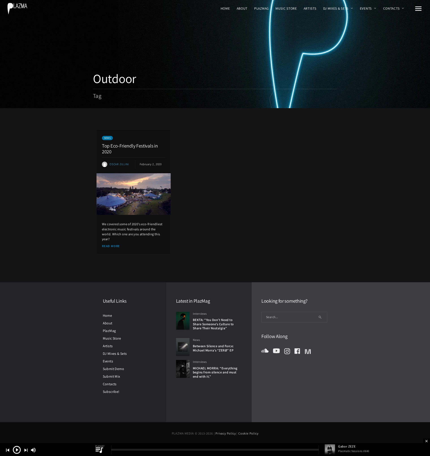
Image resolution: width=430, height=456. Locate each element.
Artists (310, 8)
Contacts (391, 8)
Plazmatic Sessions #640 (353, 451)
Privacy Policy (225, 433)
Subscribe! (111, 391)
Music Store (286, 8)
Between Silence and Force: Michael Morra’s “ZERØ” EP (213, 348)
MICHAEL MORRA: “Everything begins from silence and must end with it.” (215, 372)
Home (225, 8)
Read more (111, 246)
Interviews (200, 313)
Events (366, 8)
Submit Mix (111, 376)
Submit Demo (113, 368)
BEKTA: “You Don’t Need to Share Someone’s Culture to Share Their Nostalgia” (213, 324)
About (242, 8)
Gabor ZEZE (347, 446)
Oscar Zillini (119, 164)
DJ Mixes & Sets (336, 8)
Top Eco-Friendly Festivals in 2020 (130, 149)
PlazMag (261, 8)
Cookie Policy (248, 433)
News (107, 137)
